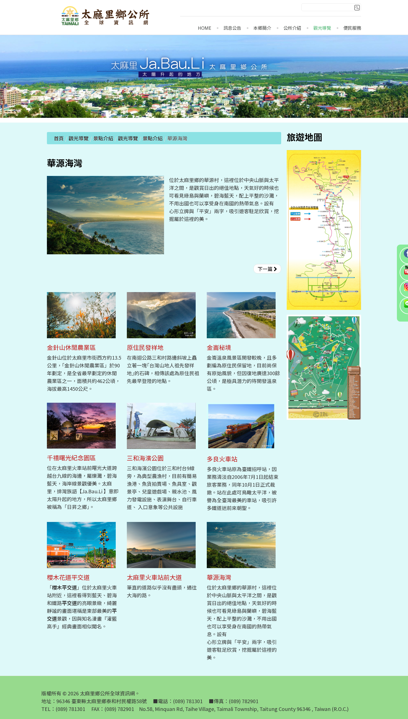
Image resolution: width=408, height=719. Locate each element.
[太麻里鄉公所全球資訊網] (106, 16)
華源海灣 (219, 577)
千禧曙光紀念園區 (71, 458)
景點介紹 (103, 138)
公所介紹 (292, 28)
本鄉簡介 (262, 28)
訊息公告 (232, 28)
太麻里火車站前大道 (154, 577)
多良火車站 (222, 459)
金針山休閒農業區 (71, 347)
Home (204, 28)
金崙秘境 (219, 347)
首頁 (59, 138)
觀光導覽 (322, 28)
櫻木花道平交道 (68, 577)
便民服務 (352, 28)
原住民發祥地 (145, 347)
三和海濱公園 (145, 458)
